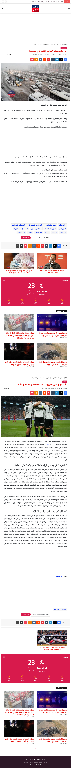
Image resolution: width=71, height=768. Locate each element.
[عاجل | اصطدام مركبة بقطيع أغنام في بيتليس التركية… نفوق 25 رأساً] (19, 351)
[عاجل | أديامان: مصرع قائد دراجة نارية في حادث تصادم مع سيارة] (52, 351)
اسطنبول (24, 228)
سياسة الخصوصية (38, 762)
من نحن (31, 762)
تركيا (46, 232)
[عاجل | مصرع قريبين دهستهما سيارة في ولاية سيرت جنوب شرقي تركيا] (52, 322)
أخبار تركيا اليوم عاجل (35, 225)
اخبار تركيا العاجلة (49, 228)
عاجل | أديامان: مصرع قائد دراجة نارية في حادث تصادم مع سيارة (53, 363)
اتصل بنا (46, 762)
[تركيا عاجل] (35, 8)
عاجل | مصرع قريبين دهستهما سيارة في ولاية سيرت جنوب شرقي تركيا (53, 334)
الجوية (16, 228)
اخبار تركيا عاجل (36, 228)
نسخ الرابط (26, 237)
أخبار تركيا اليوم (50, 225)
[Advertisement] (35, 27)
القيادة (54, 232)
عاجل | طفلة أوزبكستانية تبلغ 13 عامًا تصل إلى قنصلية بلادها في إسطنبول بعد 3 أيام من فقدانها (19, 335)
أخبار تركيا (58, 44)
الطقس (62, 232)
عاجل (29, 232)
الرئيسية (64, 44)
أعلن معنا (26, 762)
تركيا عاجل (38, 232)
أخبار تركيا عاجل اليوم (18, 225)
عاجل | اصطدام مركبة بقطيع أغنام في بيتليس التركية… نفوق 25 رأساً (46, 2)
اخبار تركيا (62, 228)
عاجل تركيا (21, 232)
